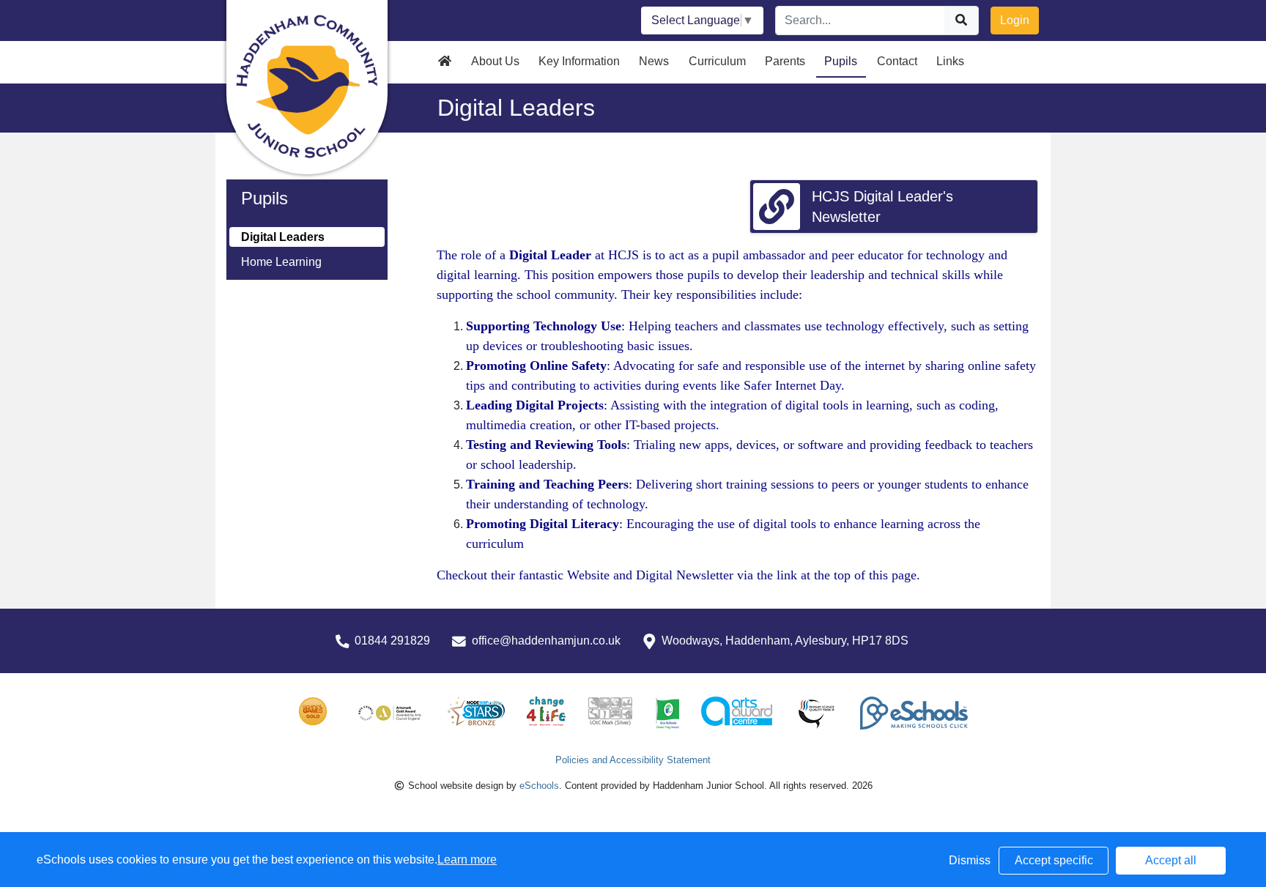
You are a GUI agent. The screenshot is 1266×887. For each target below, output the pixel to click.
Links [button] (950, 61)
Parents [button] (785, 61)
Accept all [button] (1170, 860)
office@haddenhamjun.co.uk (546, 640)
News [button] (654, 61)
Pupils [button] (840, 61)
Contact (897, 61)
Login (1014, 20)
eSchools (539, 785)
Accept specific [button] (1054, 860)
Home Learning (281, 262)
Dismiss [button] (970, 860)
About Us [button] (495, 61)
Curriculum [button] (717, 61)
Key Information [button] (579, 61)
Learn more (467, 859)
